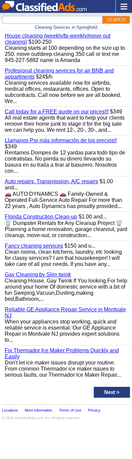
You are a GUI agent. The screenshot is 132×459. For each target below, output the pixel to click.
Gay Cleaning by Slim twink (38, 274)
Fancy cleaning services (34, 246)
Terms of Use (70, 410)
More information (38, 410)
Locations (10, 410)
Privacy (94, 410)
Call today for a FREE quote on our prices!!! (57, 111)
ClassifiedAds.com (29, 418)
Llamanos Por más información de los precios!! (61, 140)
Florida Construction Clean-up (41, 217)
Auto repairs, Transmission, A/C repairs (51, 181)
